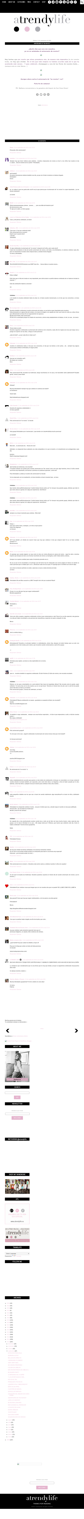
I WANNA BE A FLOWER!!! (15, 1360)
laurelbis (12, 510)
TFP (11, 836)
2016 (8, 1327)
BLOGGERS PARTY (13, 1372)
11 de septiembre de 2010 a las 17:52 (26, 681)
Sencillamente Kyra (15, 916)
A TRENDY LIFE (14, 959)
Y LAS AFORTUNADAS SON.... (16, 1377)
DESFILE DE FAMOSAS (14, 1391)
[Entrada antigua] (76, 1033)
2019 (8, 1320)
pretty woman (14, 804)
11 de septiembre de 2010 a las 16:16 (30, 640)
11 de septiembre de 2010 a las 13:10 (26, 537)
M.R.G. (12, 443)
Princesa (12, 630)
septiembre (11, 1351)
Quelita (12, 847)
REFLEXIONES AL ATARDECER (17, 1405)
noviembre (11, 1346)
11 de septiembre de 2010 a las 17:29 (24, 658)
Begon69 (12, 777)
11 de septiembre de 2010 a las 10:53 (40, 217)
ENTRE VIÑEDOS (13, 1410)
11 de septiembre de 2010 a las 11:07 (26, 261)
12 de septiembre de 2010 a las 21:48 (33, 940)
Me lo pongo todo (15, 308)
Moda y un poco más (16, 940)
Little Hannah (14, 405)
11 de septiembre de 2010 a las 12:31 (24, 443)
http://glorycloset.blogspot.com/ (18, 719)
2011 (8, 1339)
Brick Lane (13, 895)
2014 (8, 1332)
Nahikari (12, 356)
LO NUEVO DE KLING (14, 1407)
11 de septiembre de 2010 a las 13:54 (29, 578)
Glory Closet (13, 712)
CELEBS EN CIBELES (14, 1367)
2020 (8, 1317)
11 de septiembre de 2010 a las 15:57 (26, 630)
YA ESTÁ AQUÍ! (12, 1412)
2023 (8, 1310)
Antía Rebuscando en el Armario (19, 187)
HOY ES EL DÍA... (13, 1379)
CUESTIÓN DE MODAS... (15, 1389)
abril (9, 1429)
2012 (8, 1337)
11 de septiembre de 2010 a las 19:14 (25, 767)
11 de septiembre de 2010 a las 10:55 (29, 228)
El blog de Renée (15, 640)
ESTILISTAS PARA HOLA (15, 1353)
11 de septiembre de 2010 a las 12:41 (26, 498)
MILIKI (11, 203)
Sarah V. (12, 272)
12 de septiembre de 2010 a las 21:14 (39, 927)
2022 (8, 1313)
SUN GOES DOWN (13, 1414)
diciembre (11, 1344)
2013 (8, 1334)
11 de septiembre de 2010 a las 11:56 (24, 370)
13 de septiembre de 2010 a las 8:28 (35, 979)
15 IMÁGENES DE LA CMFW (16, 1374)
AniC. (11, 671)
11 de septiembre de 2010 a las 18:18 (26, 697)
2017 (8, 1325)
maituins (12, 158)
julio (9, 1422)
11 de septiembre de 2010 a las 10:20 (26, 171)
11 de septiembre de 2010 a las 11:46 (25, 356)
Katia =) (12, 767)
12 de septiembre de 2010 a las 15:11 (23, 885)
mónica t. (12, 171)
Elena (11, 147)
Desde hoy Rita (14, 245)
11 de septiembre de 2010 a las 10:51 (24, 203)
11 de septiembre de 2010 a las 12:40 (26, 485)
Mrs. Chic (12, 261)
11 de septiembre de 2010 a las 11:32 (30, 308)
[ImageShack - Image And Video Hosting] (42, 56)
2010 (8, 1342)
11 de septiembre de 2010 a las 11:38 (26, 343)
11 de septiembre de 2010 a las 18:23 (28, 712)
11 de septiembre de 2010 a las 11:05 (29, 245)
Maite (11, 861)
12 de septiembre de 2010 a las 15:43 (27, 895)
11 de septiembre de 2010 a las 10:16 (25, 158)
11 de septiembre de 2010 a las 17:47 (24, 671)
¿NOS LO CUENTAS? (14, 1400)
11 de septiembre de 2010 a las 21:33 (28, 804)
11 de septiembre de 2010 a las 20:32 (23, 792)
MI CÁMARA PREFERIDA (15, 1365)
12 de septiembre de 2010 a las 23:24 (32, 959)
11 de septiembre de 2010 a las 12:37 (27, 464)
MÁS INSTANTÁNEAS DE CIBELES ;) (18, 1370)
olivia (11, 370)
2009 (8, 1440)
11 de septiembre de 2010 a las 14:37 (30, 601)
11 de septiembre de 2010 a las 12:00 (28, 405)
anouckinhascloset (15, 728)
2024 (8, 1308)
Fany (11, 792)
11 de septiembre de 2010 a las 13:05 (23, 521)
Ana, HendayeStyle (15, 589)
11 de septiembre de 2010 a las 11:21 (26, 295)
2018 (8, 1322)
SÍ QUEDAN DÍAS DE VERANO (17, 1417)
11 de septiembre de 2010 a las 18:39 (32, 728)
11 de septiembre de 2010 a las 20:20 (26, 777)
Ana (11, 521)
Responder (13, 152)
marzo (10, 1432)
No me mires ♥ (14, 429)
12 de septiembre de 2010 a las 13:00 (24, 861)
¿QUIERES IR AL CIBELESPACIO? (17, 1384)
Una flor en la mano (15, 614)
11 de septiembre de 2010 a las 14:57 (32, 614)
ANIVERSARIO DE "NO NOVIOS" (17, 1398)
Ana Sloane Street (15, 872)
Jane (11, 885)
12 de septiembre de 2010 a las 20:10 (32, 916)
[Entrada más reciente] (7, 1033)
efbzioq (12, 747)
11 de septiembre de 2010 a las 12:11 (27, 418)
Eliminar (19, 152)
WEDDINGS (44, 105)
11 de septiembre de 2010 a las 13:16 (24, 551)
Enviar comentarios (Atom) (20, 1036)
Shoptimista (13, 464)
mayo (10, 1427)
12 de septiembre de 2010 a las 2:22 (23, 836)
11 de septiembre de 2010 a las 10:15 (24, 147)
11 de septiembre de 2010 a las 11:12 (25, 272)
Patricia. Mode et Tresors (17, 979)
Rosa (11, 325)
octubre (10, 1348)
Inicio (41, 1028)
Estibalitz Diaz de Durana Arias (19, 927)
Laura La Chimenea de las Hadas (19, 217)
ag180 (11, 658)
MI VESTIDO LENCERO (14, 1402)
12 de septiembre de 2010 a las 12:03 (25, 847)
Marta (11, 551)
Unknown (12, 343)
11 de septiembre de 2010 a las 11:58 (26, 382)
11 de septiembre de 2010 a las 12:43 (25, 510)
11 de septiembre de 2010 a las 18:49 (25, 747)
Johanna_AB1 (14, 228)
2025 (8, 1305)
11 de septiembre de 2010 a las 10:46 (39, 187)
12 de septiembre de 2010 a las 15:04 (31, 872)
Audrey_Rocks (14, 578)
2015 (8, 1329)
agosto (10, 1420)
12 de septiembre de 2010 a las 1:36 (26, 818)
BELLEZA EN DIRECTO (14, 1358)
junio (9, 1425)
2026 (8, 1303)
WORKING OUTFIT (13, 1355)
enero (10, 1437)
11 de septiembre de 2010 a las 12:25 (29, 429)
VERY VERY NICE (13, 1362)
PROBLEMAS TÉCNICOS (15, 1382)
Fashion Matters (14, 601)
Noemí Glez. (13, 418)
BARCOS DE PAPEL (13, 1386)
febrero (10, 1434)
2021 (8, 1315)
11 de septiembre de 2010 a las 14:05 (32, 589)
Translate (18, 1256)
